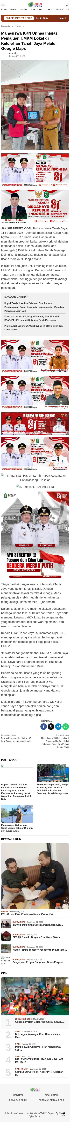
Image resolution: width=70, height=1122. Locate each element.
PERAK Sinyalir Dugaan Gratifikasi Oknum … (38, 937)
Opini (29, 1019)
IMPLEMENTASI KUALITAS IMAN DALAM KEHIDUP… (39, 1061)
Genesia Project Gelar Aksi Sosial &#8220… (40, 1021)
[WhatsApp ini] (65, 726)
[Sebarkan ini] (43, 726)
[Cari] (67, 5)
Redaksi (18, 1095)
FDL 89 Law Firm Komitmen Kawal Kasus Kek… (28, 914)
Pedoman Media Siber (51, 1100)
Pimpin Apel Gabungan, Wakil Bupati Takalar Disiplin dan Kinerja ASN (17, 828)
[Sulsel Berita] (35, 4)
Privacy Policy (18, 1100)
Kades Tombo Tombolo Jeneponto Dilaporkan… (40, 949)
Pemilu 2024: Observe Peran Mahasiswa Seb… (38, 1048)
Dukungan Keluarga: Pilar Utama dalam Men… (37, 1036)
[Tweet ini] (51, 726)
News (22, 922)
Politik (24, 1069)
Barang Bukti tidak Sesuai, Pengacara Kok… (38, 924)
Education (20, 1019)
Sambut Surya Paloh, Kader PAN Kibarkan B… (39, 1073)
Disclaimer (51, 1095)
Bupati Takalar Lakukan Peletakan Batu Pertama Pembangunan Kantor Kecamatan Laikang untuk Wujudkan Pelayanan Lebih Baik (34, 307)
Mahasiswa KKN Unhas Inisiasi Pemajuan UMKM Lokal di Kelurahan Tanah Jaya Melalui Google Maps (55, 741)
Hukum (4, 912)
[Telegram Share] (58, 726)
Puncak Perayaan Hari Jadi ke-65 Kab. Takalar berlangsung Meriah (16, 738)
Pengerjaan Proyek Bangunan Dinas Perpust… (39, 962)
